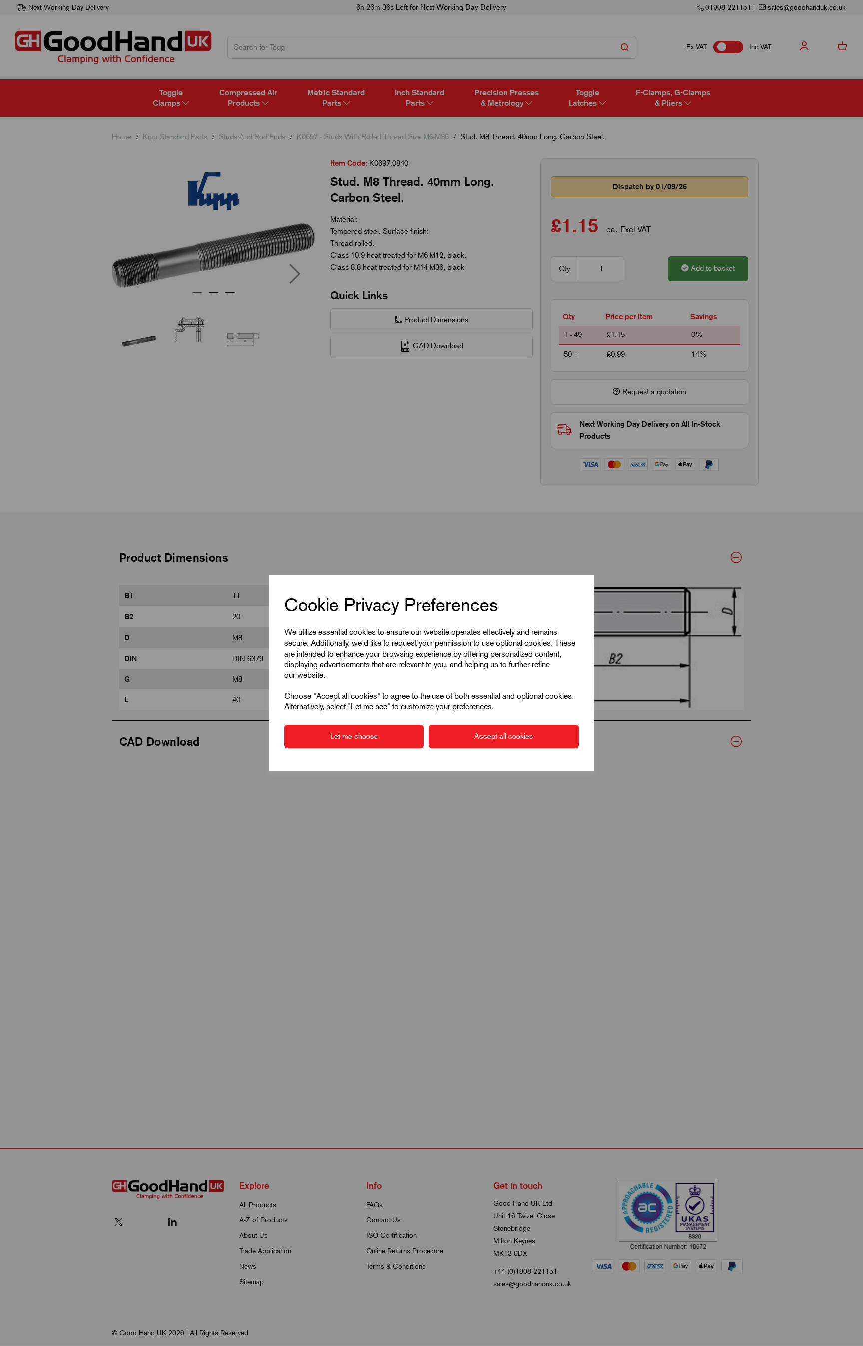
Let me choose (354, 736)
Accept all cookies (503, 736)
